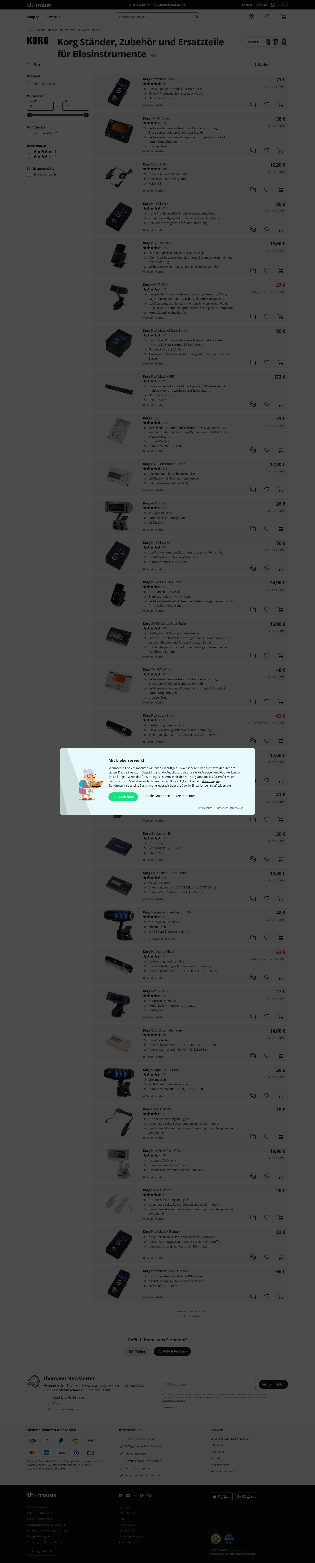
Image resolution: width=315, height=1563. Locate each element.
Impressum (205, 808)
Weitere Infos (186, 796)
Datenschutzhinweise (230, 808)
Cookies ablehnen (157, 796)
